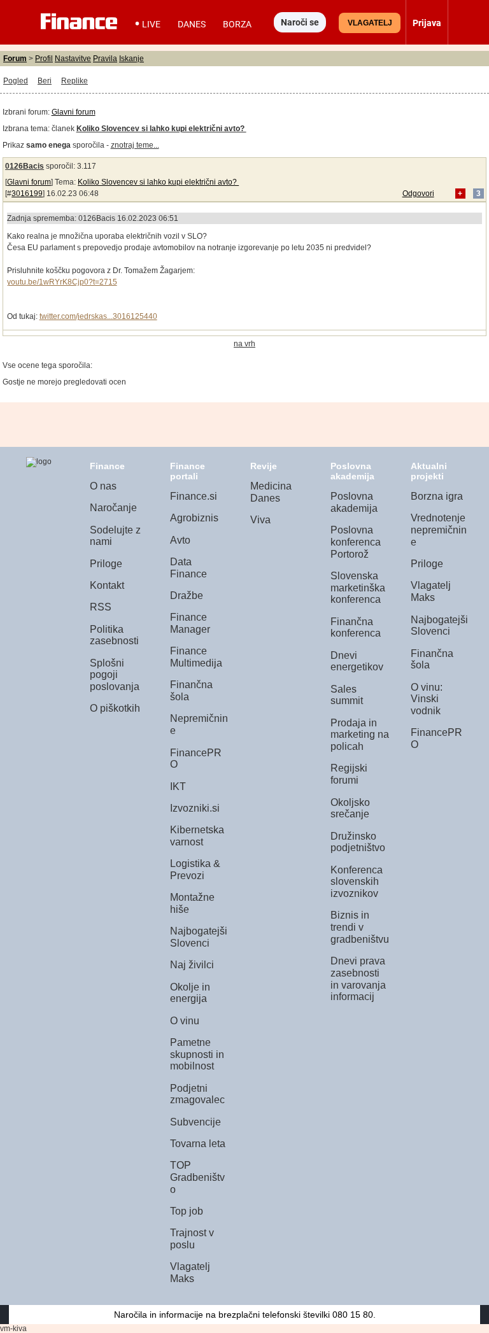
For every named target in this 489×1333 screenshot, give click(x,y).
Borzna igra (437, 496)
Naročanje (113, 507)
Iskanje (131, 58)
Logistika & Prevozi (195, 869)
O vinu (184, 1020)
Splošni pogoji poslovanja (114, 675)
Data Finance (188, 567)
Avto (180, 540)
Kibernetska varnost (197, 835)
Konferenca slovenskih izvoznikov (356, 881)
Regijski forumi (348, 774)
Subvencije (195, 1122)
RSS (100, 607)
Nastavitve (73, 58)
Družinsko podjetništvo (357, 842)
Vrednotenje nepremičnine (439, 529)
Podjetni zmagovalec (197, 1094)
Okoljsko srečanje (350, 808)
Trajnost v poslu (192, 1238)
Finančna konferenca (355, 627)
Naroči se (300, 22)
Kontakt (107, 585)
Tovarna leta (197, 1143)
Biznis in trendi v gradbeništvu (359, 927)
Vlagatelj (370, 22)
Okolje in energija (190, 993)
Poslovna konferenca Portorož (355, 542)
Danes (192, 24)
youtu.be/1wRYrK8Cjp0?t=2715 (62, 282)
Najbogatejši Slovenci (198, 937)
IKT (178, 786)
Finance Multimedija (196, 656)
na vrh (244, 343)
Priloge (106, 563)
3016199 (27, 193)
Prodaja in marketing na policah (359, 734)
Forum (15, 58)
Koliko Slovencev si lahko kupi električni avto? (158, 182)
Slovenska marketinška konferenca (357, 587)
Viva (260, 519)
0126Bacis (24, 166)
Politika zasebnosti (114, 635)
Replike (74, 80)
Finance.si (193, 496)
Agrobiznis (194, 517)
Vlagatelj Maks (190, 1272)
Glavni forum (74, 112)
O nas (103, 486)
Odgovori (418, 193)
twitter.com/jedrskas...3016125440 (98, 316)
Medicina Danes (271, 492)
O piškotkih (115, 708)
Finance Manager (190, 623)
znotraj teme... (135, 145)
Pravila (105, 58)
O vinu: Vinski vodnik (427, 699)
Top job (186, 1211)
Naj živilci (192, 964)
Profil (44, 58)
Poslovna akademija (354, 502)
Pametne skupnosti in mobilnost (197, 1054)
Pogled (15, 80)
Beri (45, 80)
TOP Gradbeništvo (197, 1177)
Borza (237, 24)
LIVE (151, 24)
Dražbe (186, 595)
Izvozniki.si (195, 808)
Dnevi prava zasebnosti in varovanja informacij (358, 979)
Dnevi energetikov (356, 661)
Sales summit (346, 695)
